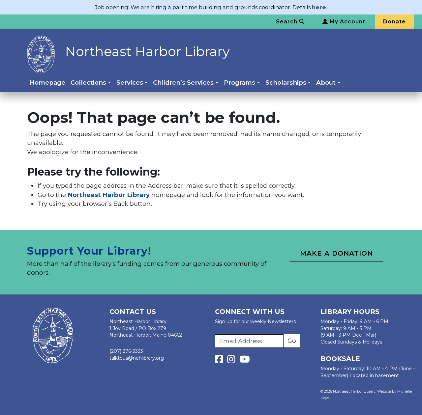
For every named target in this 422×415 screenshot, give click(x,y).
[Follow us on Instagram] (232, 361)
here (319, 7)
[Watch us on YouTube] (244, 361)
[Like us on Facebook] (220, 361)
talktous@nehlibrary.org (136, 358)
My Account (346, 21)
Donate (394, 21)
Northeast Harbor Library (147, 51)
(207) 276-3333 (126, 351)
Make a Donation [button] (336, 253)
